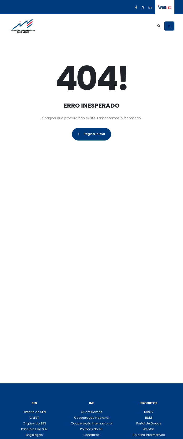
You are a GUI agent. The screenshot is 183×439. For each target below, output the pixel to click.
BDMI (148, 418)
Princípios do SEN (34, 429)
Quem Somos (91, 412)
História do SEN (34, 412)
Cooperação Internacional (91, 423)
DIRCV (148, 412)
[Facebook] (136, 7)
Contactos (91, 435)
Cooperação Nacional (91, 418)
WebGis (149, 429)
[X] (143, 7)
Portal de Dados (148, 423)
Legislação (34, 435)
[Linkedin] (150, 7)
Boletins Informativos (149, 435)
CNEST (34, 418)
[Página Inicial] (23, 26)
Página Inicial (94, 134)
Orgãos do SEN (34, 423)
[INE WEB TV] (165, 7)
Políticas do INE (91, 429)
